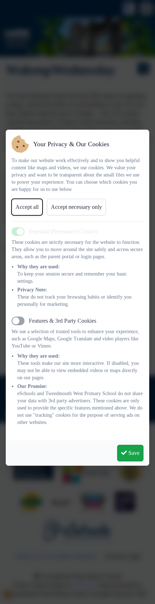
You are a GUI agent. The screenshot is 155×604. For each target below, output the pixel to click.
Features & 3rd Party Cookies (62, 321)
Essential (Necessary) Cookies (63, 231)
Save (133, 453)
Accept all (27, 207)
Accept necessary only (76, 207)
